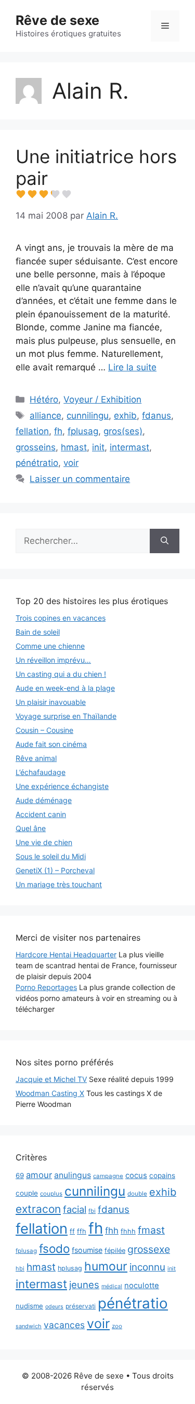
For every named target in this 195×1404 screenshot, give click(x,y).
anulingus (72, 1175)
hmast (74, 447)
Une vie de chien (44, 842)
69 (20, 1175)
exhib (125, 415)
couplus (51, 1193)
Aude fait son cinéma (51, 744)
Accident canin (41, 814)
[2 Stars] (32, 194)
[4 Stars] (55, 194)
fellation (32, 431)
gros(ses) (122, 431)
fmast (151, 1230)
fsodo (54, 1248)
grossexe (148, 1249)
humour (105, 1266)
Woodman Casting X (50, 1093)
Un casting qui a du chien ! (61, 674)
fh (58, 431)
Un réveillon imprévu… (53, 660)
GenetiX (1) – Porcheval (55, 870)
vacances (64, 1324)
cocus (136, 1175)
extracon (38, 1208)
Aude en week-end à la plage (65, 688)
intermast (129, 447)
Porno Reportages (46, 987)
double (137, 1193)
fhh (112, 1230)
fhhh (128, 1231)
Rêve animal (36, 758)
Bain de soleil (38, 631)
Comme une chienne (50, 645)
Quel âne (31, 828)
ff (72, 1231)
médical (111, 1286)
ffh (81, 1231)
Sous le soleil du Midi (51, 856)
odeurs (54, 1306)
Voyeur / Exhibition (102, 399)
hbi (20, 1268)
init (98, 447)
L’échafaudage (41, 772)
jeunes (84, 1284)
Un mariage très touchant (59, 884)
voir (71, 463)
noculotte (141, 1285)
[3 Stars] (43, 194)
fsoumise (87, 1250)
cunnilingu (88, 415)
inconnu (147, 1267)
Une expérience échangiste (62, 786)
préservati (81, 1306)
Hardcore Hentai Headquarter (66, 954)
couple (27, 1193)
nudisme (29, 1306)
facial (74, 1209)
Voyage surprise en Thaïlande (66, 716)
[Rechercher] (164, 541)
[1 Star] (21, 194)
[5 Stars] (66, 194)
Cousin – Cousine (44, 730)
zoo (117, 1326)
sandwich (29, 1326)
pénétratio (37, 463)
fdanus (156, 415)
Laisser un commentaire (80, 479)
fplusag (83, 431)
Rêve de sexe (57, 20)
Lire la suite (132, 367)
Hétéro (44, 399)
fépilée (115, 1250)
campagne (108, 1176)
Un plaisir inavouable (51, 702)
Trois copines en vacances (61, 617)
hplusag (70, 1268)
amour (39, 1175)
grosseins (36, 447)
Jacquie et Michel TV (51, 1079)
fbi (92, 1210)
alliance (45, 415)
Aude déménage (44, 800)
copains (162, 1175)
